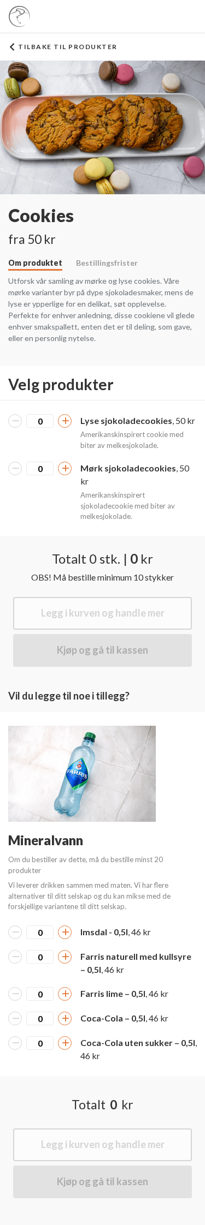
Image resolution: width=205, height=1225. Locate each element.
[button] (82, 774)
